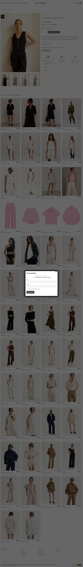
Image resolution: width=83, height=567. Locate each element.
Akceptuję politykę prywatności (34, 289)
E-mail (27, 284)
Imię (27, 279)
